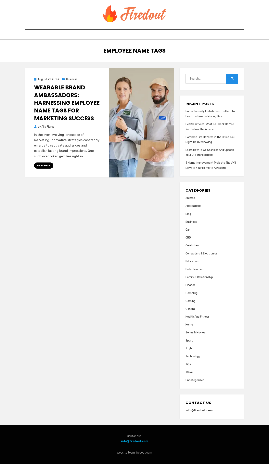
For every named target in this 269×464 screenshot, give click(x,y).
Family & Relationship (199, 277)
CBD (188, 237)
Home (189, 324)
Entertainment (195, 269)
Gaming (190, 301)
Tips (188, 364)
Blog (188, 214)
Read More (43, 165)
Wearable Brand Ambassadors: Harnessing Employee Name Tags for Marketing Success (67, 103)
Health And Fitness (198, 316)
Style (189, 348)
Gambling (192, 293)
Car (188, 229)
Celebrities (192, 245)
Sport (189, 340)
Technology (193, 356)
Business (71, 79)
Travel (189, 372)
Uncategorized (195, 380)
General (190, 309)
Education (192, 261)
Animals (191, 198)
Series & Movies (195, 332)
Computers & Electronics (201, 253)
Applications (193, 206)
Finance (191, 285)
